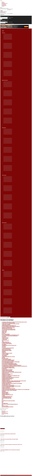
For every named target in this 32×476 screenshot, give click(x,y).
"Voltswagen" (4, 355)
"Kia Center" (4, 346)
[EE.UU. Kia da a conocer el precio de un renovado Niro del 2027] (7, 39)
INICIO (3, 30)
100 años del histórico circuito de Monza (9, 390)
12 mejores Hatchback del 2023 (7, 396)
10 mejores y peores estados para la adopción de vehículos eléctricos (14, 380)
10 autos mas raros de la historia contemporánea (11, 361)
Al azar (3, 414)
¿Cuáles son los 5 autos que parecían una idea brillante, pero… (12, 249)
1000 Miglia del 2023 (5, 392)
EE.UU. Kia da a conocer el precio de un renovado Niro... (8, 433)
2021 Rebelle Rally (5, 403)
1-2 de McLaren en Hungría (6, 359)
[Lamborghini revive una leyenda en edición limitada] (7, 170)
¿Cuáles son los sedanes (6, 324)
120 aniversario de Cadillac (6, 397)
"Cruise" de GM (4, 339)
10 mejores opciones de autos (7, 379)
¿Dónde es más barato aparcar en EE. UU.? (9, 325)
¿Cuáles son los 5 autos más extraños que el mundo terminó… (12, 50)
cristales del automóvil (6, 191)
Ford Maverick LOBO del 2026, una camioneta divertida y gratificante (13, 116)
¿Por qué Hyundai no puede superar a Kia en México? (11, 326)
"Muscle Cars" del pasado (6, 349)
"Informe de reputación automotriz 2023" (9, 345)
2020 (2, 401)
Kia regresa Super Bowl (6, 295)
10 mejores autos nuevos (6, 374)
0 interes (3, 357)
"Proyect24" (4, 352)
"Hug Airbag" (4, 344)
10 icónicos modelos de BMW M (7, 369)
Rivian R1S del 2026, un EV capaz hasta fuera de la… (10, 107)
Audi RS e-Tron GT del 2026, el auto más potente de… (10, 98)
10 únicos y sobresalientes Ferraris (8, 386)
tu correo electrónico (10, 13)
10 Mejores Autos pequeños (6, 376)
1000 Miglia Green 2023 (5, 393)
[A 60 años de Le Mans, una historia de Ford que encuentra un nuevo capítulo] (7, 152)
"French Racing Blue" (5, 341)
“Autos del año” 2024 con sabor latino (8, 329)
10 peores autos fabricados (6, 382)
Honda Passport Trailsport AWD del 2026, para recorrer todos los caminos (14, 125)
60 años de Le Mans (5, 153)
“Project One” (4, 332)
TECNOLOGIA (4, 4)
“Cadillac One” (4, 330)
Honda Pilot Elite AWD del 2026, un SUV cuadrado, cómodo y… (12, 89)
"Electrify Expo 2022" (5, 340)
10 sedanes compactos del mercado (8, 385)
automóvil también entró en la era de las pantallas (9, 182)
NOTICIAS (3, 2)
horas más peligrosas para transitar (7, 266)
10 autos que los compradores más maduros (9, 364)
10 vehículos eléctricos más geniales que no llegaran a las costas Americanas (15, 389)
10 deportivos (4, 368)
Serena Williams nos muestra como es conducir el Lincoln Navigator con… (14, 315)
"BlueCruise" (4, 336)
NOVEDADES (4, 127)
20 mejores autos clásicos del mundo (8, 400)
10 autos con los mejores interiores (8, 360)
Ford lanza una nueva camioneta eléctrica (8, 162)
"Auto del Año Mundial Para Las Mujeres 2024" (10, 335)
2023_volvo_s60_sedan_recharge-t (7, 406)
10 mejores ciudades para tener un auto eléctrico (10, 377)
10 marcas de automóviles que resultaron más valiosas (11, 372)
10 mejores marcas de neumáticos (7, 378)
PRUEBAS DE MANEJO (5, 87)
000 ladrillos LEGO (5, 358)
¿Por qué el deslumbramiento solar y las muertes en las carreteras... (10, 449)
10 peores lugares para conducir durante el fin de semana (12, 383)
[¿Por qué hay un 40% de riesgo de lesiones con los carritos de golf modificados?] (7, 134)
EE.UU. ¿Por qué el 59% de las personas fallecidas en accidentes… (12, 145)
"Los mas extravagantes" (6, 348)
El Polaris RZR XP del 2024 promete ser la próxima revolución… (12, 306)
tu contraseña (9, 18)
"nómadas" (4, 351)
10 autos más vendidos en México (7, 362)
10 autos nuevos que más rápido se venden (9, 363)
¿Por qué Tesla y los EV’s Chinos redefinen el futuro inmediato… (12, 202)
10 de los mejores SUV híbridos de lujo (8, 367)
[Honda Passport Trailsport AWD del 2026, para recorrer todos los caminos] (7, 123)
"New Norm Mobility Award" (7, 350)
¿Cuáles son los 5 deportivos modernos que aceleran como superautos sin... (11, 444)
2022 (2, 405)
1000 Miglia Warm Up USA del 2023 (7, 394)
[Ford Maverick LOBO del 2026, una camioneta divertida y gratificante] (7, 114)
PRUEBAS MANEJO (4, 3)
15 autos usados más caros (6, 398)
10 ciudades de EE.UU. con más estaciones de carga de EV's (11, 365)
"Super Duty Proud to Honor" (7, 353)
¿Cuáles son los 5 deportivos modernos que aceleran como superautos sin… (14, 240)
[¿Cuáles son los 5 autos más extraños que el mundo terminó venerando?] (7, 48)
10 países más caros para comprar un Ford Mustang (11, 381)
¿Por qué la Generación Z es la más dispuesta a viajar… (11, 211)
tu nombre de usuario (10, 17)
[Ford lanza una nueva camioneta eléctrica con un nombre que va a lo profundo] (7, 161)
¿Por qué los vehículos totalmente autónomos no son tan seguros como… (14, 220)
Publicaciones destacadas (5, 411)
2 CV (2, 399)
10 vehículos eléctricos (6, 387)
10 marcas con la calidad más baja (8, 371)
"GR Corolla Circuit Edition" (7, 343)
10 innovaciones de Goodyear (7, 370)
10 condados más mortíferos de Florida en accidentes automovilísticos (14, 366)
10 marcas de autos (5, 373)
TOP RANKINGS (4, 5)
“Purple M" (4, 333)
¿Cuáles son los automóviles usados (8, 322)
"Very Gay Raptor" (5, 354)
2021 (2, 402)
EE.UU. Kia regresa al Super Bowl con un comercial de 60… (11, 297)
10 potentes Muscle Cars (6, 384)
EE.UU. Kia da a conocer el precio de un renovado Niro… (11, 41)
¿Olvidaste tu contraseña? (3, 11)
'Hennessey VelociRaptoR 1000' (7, 328)
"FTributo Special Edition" (6, 342)
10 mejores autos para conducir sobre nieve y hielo (11, 375)
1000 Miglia (4, 391)
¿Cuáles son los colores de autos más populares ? (10, 323)
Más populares (3, 412)
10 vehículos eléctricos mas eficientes (8, 388)
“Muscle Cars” (4, 331)
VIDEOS (3, 6)
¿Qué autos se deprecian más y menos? (8, 327)
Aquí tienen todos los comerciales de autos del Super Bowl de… (12, 288)
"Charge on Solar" (5, 338)
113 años (3, 395)
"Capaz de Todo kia (5, 337)
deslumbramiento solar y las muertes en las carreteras (10, 67)
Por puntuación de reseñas (5, 413)
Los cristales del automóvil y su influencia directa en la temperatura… (13, 193)
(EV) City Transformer (5, 334)
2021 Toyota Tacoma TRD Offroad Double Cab (10, 404)
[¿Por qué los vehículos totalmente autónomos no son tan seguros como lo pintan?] (7, 218)
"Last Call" (4, 347)
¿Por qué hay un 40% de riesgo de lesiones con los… (10, 136)
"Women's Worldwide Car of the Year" (8, 356)
